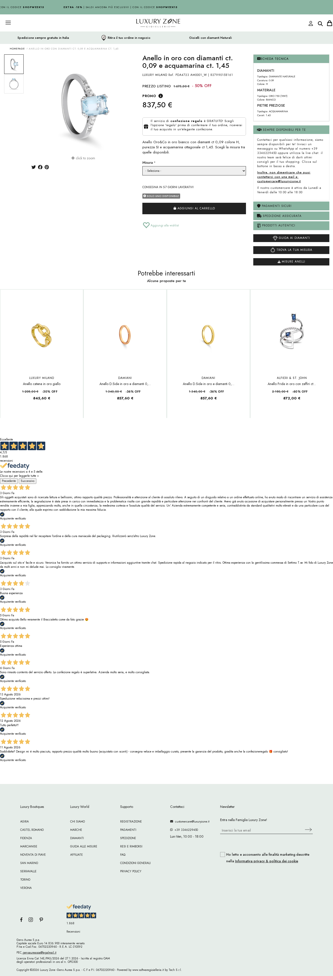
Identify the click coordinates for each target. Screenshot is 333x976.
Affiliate (76, 855)
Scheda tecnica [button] (275, 59)
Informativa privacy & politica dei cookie (266, 861)
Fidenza (26, 838)
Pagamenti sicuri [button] (276, 206)
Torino (25, 879)
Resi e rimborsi (131, 846)
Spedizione (128, 838)
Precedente (9, 481)
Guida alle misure (83, 846)
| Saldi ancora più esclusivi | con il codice (118, 7)
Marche (76, 830)
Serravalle (28, 871)
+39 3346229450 (185, 830)
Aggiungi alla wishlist (164, 225)
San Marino (29, 863)
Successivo (27, 481)
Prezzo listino (156, 86)
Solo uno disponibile (162, 196)
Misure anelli (293, 261)
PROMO (149, 95)
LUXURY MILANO (154, 75)
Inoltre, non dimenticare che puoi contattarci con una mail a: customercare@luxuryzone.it (283, 176)
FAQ (122, 855)
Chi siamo (77, 821)
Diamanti (77, 838)
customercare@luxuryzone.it (191, 821)
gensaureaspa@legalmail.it (39, 952)
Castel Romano (32, 830)
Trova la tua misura (293, 250)
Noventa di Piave (33, 855)
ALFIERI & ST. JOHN (292, 378)
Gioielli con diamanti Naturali (210, 38)
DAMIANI (125, 378)
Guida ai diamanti (294, 238)
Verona (26, 888)
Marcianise (28, 846)
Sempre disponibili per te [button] (284, 130)
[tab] (291, 59)
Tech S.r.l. (175, 970)
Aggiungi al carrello (195, 208)
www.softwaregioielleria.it (148, 970)
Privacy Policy (130, 871)
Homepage (17, 49)
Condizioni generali (135, 863)
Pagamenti (128, 830)
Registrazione (131, 821)
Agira (24, 821)
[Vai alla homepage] (139, 33)
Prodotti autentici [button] (278, 225)
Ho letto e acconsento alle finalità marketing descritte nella (267, 858)
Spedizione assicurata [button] (282, 216)
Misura (147, 162)
